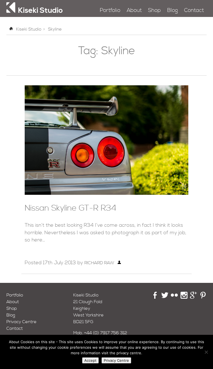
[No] (206, 352)
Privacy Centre (21, 322)
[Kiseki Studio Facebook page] (155, 297)
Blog (172, 10)
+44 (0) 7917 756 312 (105, 333)
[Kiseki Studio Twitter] (164, 297)
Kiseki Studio (28, 29)
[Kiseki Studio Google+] (193, 297)
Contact (194, 10)
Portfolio (110, 10)
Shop (154, 10)
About (134, 10)
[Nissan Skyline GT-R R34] (106, 193)
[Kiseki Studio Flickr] (174, 297)
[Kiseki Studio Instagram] (184, 297)
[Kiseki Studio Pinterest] (203, 297)
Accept (90, 360)
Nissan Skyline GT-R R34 (70, 208)
